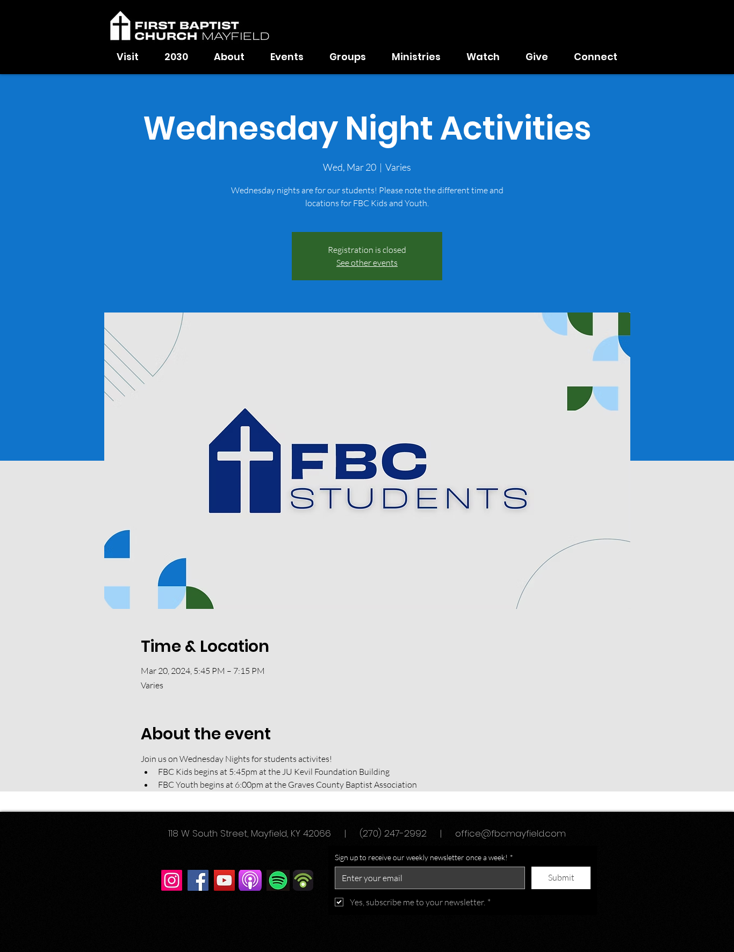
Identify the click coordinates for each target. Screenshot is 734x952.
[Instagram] (171, 880)
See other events (367, 262)
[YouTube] (224, 880)
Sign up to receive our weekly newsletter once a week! (424, 857)
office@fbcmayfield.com (510, 833)
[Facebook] (198, 880)
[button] (229, 57)
